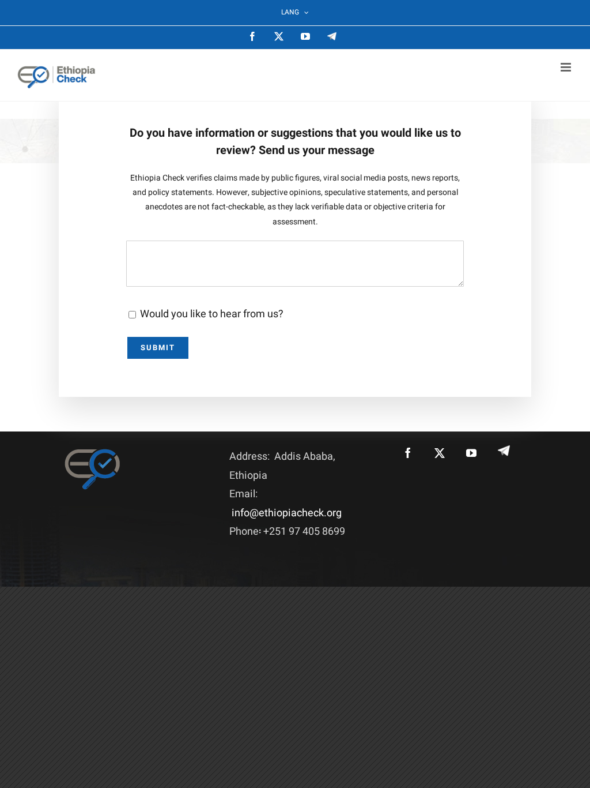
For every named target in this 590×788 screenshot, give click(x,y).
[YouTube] (471, 453)
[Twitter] (439, 453)
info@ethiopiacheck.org (287, 513)
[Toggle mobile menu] (567, 67)
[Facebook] (408, 453)
